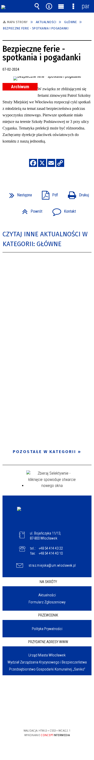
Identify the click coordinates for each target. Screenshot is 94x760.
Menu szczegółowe (73, 6)
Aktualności (47, 595)
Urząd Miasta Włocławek (47, 655)
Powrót (30, 210)
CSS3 (46, 716)
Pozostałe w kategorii (44, 451)
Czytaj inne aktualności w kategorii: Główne (45, 239)
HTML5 (39, 716)
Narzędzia (49, 6)
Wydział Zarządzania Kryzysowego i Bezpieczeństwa (47, 662)
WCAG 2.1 (62, 716)
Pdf (48, 193)
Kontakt (62, 210)
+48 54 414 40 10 (51, 553)
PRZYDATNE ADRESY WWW (48, 642)
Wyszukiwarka (37, 6)
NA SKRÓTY (48, 581)
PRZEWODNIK (48, 615)
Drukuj (76, 193)
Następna (18, 193)
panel (85, 6)
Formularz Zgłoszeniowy (47, 602)
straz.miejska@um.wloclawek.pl (51, 565)
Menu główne (61, 6)
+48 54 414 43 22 (51, 548)
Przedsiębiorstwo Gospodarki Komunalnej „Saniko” (47, 669)
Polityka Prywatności (47, 629)
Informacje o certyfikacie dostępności (47, 698)
